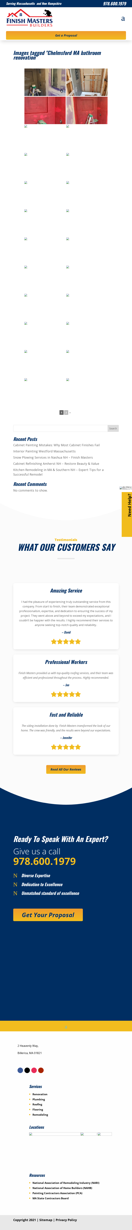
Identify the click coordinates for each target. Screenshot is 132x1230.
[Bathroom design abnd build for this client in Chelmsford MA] (45, 166)
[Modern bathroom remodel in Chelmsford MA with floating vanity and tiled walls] (45, 82)
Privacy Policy (66, 1220)
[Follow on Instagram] (34, 1070)
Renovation (39, 1094)
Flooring (37, 1109)
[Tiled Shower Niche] (87, 195)
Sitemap (45, 1220)
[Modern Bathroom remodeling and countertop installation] (45, 251)
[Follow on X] (27, 1070)
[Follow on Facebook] (20, 1070)
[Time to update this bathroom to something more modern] (45, 335)
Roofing (37, 1104)
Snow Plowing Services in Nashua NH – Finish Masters (53, 457)
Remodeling (40, 1114)
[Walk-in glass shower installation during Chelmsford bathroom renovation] (45, 307)
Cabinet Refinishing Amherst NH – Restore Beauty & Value (56, 464)
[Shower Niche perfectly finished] (45, 223)
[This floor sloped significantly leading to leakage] (45, 364)
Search (113, 428)
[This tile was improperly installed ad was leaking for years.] (87, 279)
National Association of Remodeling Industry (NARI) (65, 1183)
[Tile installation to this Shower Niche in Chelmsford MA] (87, 223)
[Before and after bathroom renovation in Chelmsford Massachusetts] (45, 392)
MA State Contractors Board (50, 1198)
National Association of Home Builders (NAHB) (62, 1188)
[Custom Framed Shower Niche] (87, 82)
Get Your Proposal (48, 915)
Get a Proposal (66, 35)
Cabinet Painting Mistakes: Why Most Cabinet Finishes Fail (56, 445)
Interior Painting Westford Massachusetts (44, 451)
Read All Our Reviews (66, 769)
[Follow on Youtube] (41, 1070)
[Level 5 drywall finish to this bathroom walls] (45, 138)
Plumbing (38, 1099)
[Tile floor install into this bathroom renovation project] (45, 195)
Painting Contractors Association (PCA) (57, 1193)
